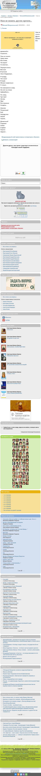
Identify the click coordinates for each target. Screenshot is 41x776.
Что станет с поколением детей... (12, 525)
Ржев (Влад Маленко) (9, 703)
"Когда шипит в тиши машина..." (12, 563)
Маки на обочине (7, 671)
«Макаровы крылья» (13, 355)
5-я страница (7, 502)
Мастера (5, 532)
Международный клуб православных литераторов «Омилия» (20, 137)
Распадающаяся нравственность (12, 658)
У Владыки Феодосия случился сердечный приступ (18, 670)
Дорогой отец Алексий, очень (11, 592)
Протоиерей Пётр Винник (10, 251)
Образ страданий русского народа (12, 679)
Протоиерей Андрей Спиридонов (12, 262)
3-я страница (7, 499)
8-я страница (7, 508)
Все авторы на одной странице (12, 510)
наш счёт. (20, 204)
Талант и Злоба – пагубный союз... (12, 705)
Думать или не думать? (9, 656)
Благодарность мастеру (10, 589)
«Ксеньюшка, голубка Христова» (16, 346)
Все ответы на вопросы (9, 246)
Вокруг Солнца (7, 536)
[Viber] (24, 774)
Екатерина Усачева (8, 303)
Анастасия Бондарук (9, 307)
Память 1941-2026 (8, 559)
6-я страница (7, 504)
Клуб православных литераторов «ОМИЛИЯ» (21, 753)
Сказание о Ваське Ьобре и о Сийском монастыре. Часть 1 (19, 519)
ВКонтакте (8, 317)
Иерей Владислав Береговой (11, 270)
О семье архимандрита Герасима (12, 616)
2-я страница (7, 497)
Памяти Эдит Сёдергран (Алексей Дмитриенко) (16, 673)
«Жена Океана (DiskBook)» (14, 393)
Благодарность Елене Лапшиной (12, 586)
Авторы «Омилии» (13, 15)
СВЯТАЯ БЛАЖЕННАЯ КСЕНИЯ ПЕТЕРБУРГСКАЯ (17, 623)
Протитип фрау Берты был (10, 603)
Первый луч (6, 546)
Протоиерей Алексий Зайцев (11, 260)
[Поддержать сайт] (20, 174)
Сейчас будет (7, 606)
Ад (4, 552)
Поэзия (4, 28)
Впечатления (6, 613)
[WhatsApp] (26, 774)
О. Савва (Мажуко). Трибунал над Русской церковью (18, 731)
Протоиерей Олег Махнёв (10, 253)
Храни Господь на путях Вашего (12, 599)
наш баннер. (33, 206)
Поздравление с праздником (11, 626)
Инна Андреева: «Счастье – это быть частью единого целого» (20, 648)
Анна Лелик (6, 309)
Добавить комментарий (10, 139)
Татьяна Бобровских (9, 305)
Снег (4, 566)
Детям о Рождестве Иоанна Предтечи (13, 556)
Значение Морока (8, 596)
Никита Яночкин (7, 301)
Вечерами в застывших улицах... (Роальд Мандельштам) (19, 701)
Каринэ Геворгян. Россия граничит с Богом (15, 729)
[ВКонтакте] (15, 774)
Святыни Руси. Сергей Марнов (11, 723)
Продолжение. (7, 609)
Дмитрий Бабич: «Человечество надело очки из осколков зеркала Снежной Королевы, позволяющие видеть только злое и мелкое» (21, 641)
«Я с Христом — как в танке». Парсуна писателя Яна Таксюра (20, 732)
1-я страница (7, 495)
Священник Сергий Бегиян (10, 268)
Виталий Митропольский (27, 15)
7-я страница (7, 506)
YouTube (7, 320)
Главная (3, 15)
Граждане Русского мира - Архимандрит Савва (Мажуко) (19, 725)
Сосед (5, 549)
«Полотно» (10, 329)
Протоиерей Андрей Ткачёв (10, 264)
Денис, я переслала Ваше (10, 582)
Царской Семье (7, 539)
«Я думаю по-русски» (13, 338)
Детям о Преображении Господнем (13, 522)
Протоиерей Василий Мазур (11, 266)
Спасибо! (5, 579)
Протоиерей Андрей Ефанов (11, 259)
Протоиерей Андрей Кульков (11, 257)
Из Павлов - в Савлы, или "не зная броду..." (15, 529)
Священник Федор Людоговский (12, 255)
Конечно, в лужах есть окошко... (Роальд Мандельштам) (19, 699)
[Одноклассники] (18, 774)
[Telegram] (21, 774)
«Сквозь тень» (11, 373)
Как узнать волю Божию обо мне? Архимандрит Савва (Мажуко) (21, 727)
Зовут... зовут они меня (9, 542)
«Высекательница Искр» (14, 383)
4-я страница (7, 500)
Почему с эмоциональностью (11, 620)
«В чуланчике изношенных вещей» (17, 364)
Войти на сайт (20, 237)
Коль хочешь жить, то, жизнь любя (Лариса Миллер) (17, 697)
